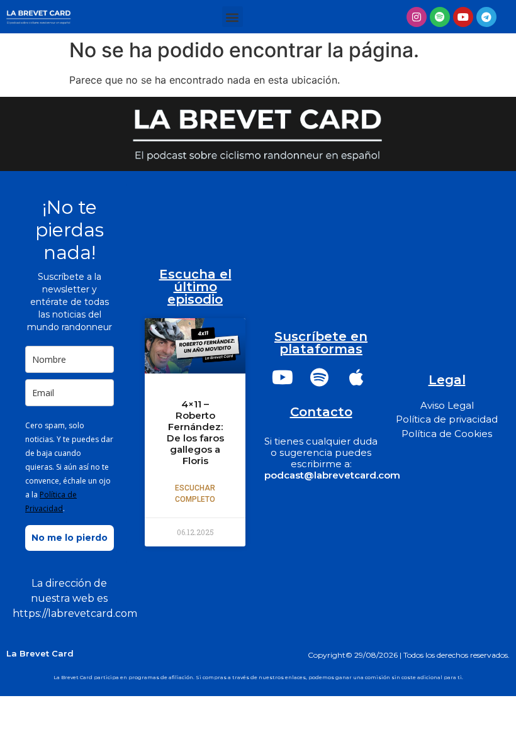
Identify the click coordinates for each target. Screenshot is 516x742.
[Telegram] (486, 17)
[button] (232, 16)
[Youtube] (463, 17)
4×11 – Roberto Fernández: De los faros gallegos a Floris (195, 432)
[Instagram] (417, 17)
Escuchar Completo (195, 494)
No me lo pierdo (69, 537)
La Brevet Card (40, 653)
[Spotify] (440, 17)
